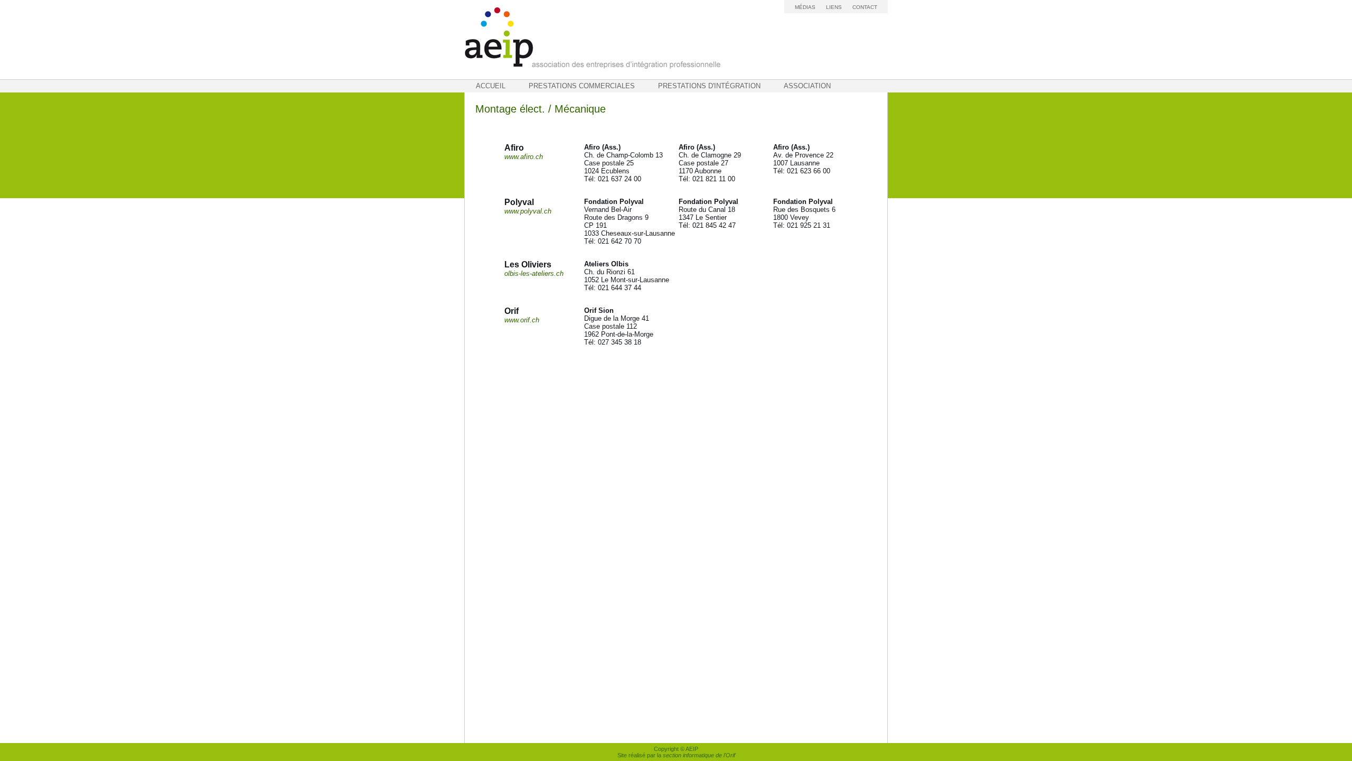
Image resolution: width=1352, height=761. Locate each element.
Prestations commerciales (582, 86)
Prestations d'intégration (709, 86)
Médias (805, 7)
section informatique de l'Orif (699, 755)
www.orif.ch (521, 320)
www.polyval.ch (527, 211)
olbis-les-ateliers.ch (534, 273)
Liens (834, 7)
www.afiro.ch (523, 157)
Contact (864, 7)
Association (807, 86)
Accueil (490, 86)
